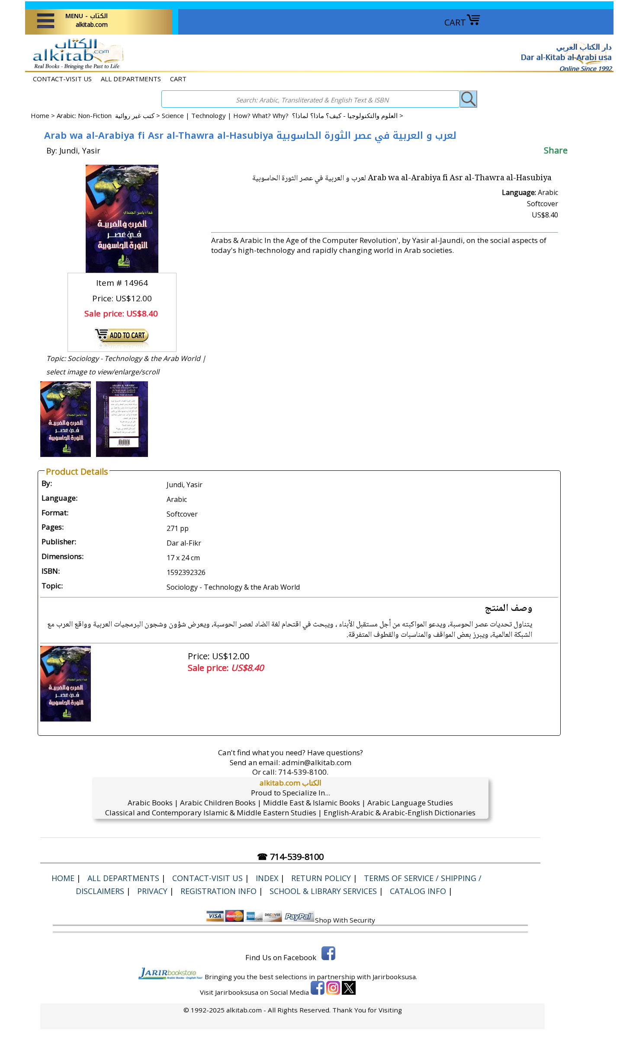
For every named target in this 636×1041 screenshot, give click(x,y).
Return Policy (321, 878)
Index (267, 878)
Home (40, 115)
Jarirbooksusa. (395, 976)
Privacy (152, 891)
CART (455, 22)
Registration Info (218, 891)
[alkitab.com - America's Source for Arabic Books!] (76, 68)
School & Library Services (323, 891)
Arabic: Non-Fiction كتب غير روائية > (109, 115)
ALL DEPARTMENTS (131, 78)
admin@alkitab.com (316, 762)
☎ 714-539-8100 (290, 856)
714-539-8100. (303, 772)
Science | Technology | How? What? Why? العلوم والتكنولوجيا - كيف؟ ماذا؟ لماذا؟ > (282, 115)
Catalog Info (418, 891)
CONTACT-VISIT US (62, 78)
